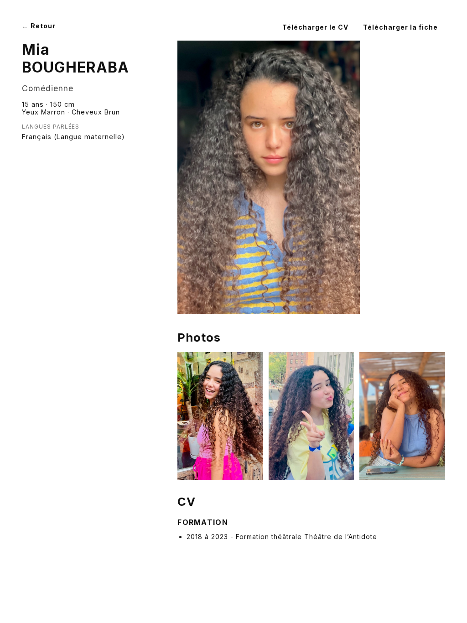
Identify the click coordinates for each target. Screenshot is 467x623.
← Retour (39, 26)
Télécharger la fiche (400, 27)
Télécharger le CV (315, 27)
